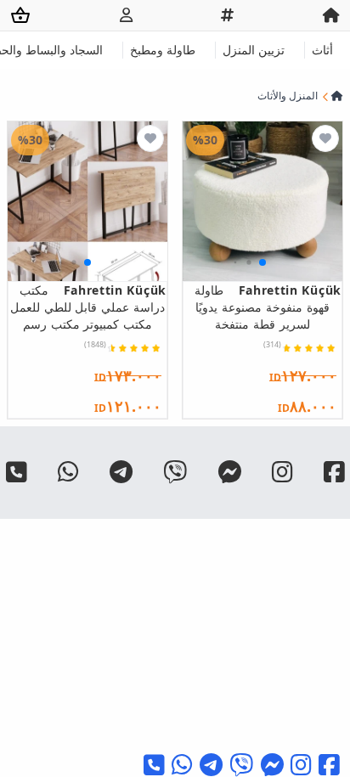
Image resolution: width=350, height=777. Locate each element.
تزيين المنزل (254, 50)
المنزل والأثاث (287, 96)
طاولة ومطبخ (162, 50)
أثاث (322, 50)
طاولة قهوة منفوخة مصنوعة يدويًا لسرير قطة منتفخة (268, 307)
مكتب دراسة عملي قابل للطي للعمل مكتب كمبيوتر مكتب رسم (88, 307)
